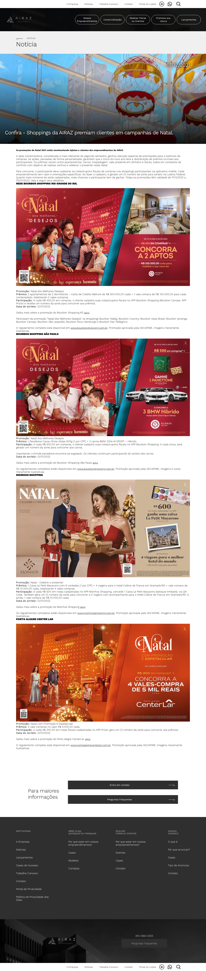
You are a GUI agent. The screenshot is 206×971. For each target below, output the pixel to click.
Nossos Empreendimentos (87, 19)
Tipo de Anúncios (178, 865)
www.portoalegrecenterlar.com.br (90, 745)
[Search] (178, 4)
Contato (129, 4)
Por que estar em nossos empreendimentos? (131, 843)
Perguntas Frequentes (144, 943)
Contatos (73, 868)
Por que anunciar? (179, 849)
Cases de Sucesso (27, 865)
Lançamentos (188, 19)
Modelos (73, 860)
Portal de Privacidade (29, 889)
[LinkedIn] (161, 4)
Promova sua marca (163, 19)
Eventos (120, 852)
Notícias (88, 4)
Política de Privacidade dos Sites (32, 898)
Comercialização (112, 19)
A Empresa (72, 4)
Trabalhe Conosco (108, 4)
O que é (173, 841)
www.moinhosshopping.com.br (96, 613)
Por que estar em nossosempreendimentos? (83, 843)
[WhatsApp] (170, 4)
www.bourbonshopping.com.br (89, 327)
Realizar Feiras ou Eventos (138, 19)
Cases (72, 852)
